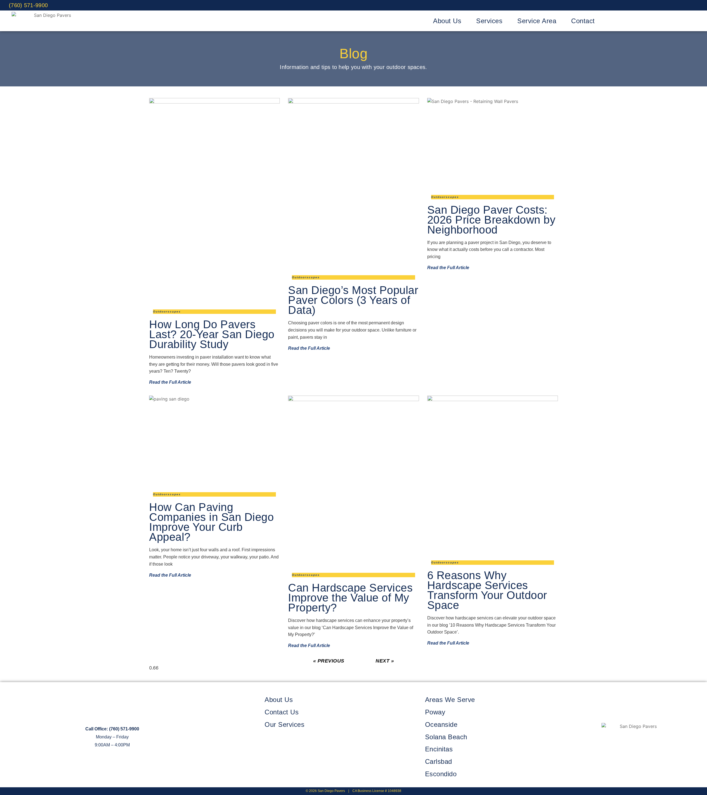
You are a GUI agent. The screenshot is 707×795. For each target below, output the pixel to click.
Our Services (284, 724)
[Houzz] (693, 5)
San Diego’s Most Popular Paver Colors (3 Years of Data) (353, 300)
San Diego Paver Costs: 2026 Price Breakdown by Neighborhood (491, 220)
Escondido (441, 774)
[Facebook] (656, 5)
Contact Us (282, 712)
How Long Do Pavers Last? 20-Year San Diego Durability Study (212, 334)
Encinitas (439, 749)
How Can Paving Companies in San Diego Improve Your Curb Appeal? (211, 522)
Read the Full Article (170, 382)
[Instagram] (680, 5)
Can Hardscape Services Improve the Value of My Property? (350, 598)
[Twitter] (668, 5)
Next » (385, 661)
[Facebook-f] (612, 746)
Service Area (536, 21)
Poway (435, 712)
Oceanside (441, 724)
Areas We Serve (450, 699)
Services (489, 21)
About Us (447, 21)
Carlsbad (438, 761)
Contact (583, 21)
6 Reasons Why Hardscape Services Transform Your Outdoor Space (487, 590)
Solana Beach (446, 737)
